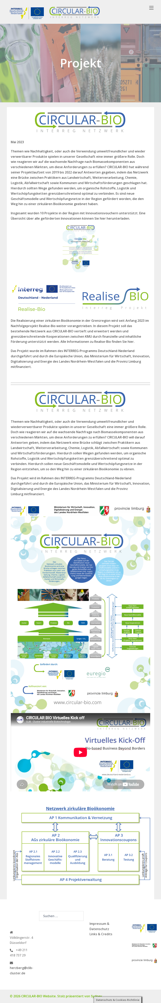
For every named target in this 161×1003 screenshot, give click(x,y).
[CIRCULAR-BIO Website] (56, 11)
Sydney (96, 996)
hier (103, 218)
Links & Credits (101, 934)
